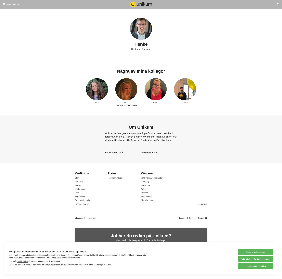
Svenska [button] (201, 218)
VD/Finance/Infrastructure (152, 178)
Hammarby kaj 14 (115, 178)
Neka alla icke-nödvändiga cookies (255, 259)
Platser (78, 185)
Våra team (79, 181)
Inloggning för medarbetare (85, 218)
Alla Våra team (147, 200)
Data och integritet (83, 200)
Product (144, 193)
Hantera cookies (82, 204)
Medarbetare (80, 189)
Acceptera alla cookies (255, 252)
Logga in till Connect (187, 218)
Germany (145, 181)
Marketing (145, 185)
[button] (278, 4)
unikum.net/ (202, 204)
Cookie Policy (22, 261)
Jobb (77, 193)
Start (77, 178)
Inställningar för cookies (256, 266)
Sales (143, 189)
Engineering (80, 196)
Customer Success (141, 49)
